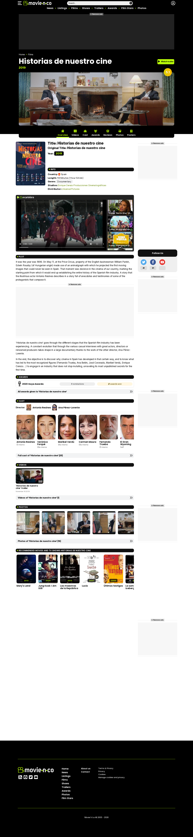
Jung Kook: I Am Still (47, 587)
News (50, 8)
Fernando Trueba (105, 443)
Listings (62, 8)
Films (74, 8)
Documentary (64, 181)
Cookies (102, 774)
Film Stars (127, 8)
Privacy (101, 771)
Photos (142, 8)
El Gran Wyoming (125, 443)
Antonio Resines (42, 407)
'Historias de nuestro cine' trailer (27, 487)
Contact (85, 771)
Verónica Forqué (42, 443)
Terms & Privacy (105, 768)
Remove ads (97, 14)
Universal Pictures (71, 189)
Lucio (85, 585)
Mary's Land (23, 585)
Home (22, 54)
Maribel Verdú (66, 441)
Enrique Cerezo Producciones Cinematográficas (82, 185)
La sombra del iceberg (134, 587)
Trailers (98, 8)
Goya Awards (35, 383)
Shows (86, 8)
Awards (112, 8)
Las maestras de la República (69, 587)
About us (85, 768)
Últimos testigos (113, 585)
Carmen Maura (87, 441)
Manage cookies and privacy (111, 777)
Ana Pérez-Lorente (69, 407)
